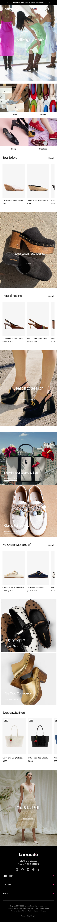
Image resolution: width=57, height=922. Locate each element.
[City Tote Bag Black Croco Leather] (40, 736)
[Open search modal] (41, 9)
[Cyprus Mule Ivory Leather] (13, 568)
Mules (14, 114)
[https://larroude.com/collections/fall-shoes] (28, 250)
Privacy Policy (27, 911)
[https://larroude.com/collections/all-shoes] (28, 43)
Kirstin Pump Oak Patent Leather (12, 338)
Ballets (43, 114)
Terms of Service (40, 911)
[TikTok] (39, 870)
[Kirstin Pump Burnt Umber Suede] (38, 319)
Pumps (14, 149)
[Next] (49, 2)
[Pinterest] (34, 870)
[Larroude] (10, 8)
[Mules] (14, 98)
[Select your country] (35, 9)
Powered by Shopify (28, 916)
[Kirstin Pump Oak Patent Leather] (13, 319)
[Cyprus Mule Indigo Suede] (38, 568)
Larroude (28, 906)
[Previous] (8, 2)
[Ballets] (42, 98)
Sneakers (43, 149)
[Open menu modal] (53, 9)
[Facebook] (23, 870)
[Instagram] (17, 870)
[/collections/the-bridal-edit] (28, 808)
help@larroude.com (28, 861)
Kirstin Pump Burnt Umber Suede (38, 338)
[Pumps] (14, 132)
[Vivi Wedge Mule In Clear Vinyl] (13, 181)
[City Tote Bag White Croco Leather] (14, 736)
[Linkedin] (28, 870)
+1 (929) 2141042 (31, 864)
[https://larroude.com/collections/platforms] (28, 388)
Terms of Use (16, 911)
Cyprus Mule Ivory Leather (13, 587)
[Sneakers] (42, 132)
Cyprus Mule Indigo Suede (35, 587)
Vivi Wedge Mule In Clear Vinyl (13, 200)
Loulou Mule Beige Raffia (37, 200)
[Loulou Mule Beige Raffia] (38, 181)
